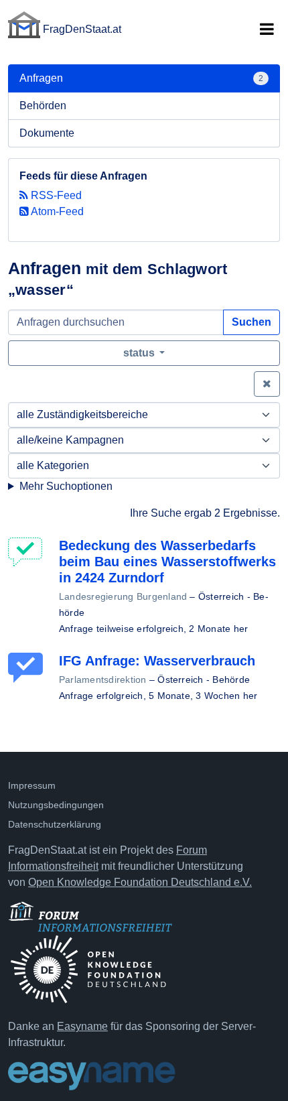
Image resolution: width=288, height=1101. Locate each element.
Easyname (82, 1026)
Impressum (32, 785)
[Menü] (266, 29)
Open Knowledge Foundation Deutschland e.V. (140, 882)
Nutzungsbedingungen (56, 804)
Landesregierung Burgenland (123, 596)
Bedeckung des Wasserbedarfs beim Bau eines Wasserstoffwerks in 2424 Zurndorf (167, 561)
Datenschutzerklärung (54, 824)
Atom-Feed (56, 211)
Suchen (251, 322)
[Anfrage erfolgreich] (28, 668)
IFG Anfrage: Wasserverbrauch (157, 660)
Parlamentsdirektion (103, 679)
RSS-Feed (55, 195)
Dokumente (46, 133)
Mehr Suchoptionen (66, 486)
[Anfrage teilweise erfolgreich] (28, 552)
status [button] (140, 353)
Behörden (42, 105)
